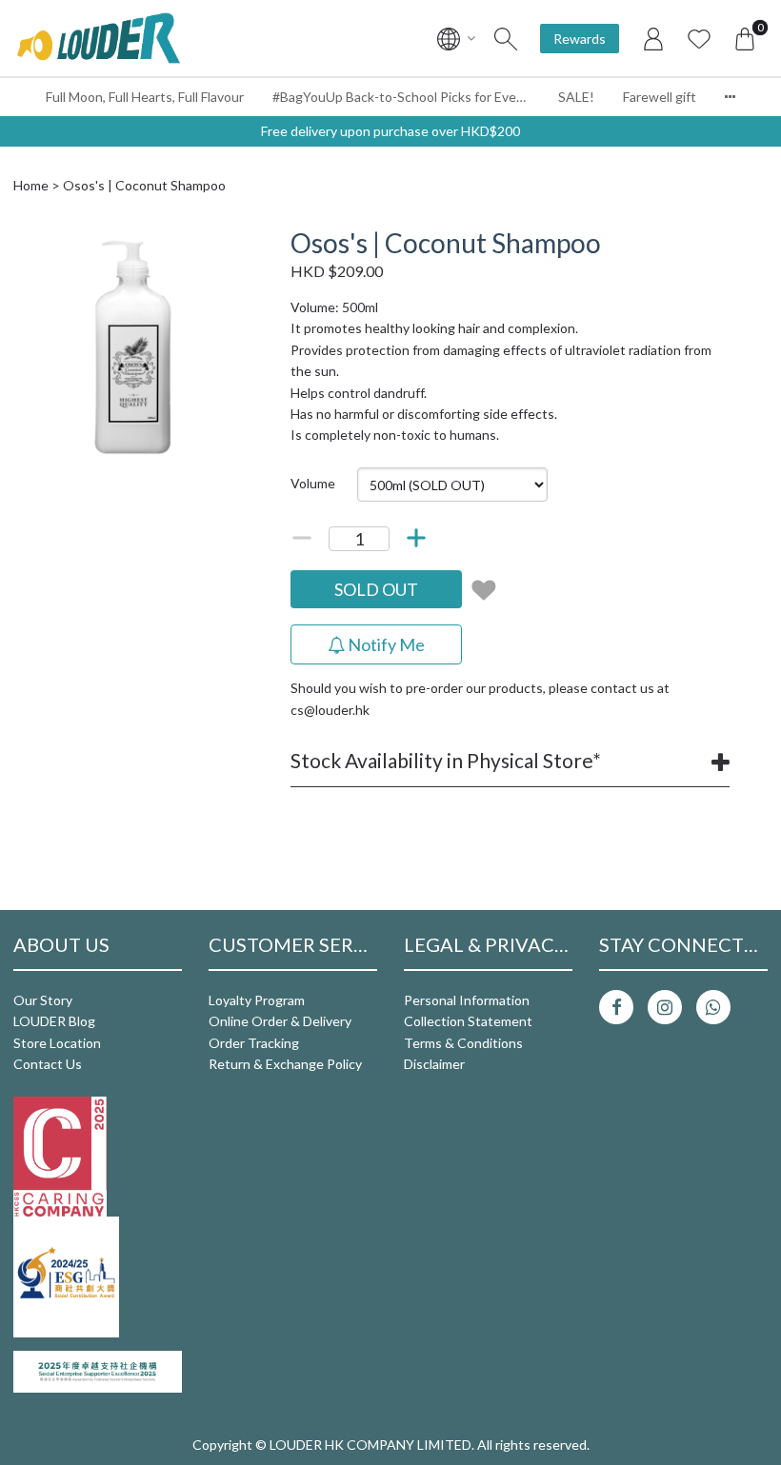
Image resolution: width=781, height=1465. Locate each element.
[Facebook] (616, 1007)
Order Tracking (254, 1043)
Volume (312, 483)
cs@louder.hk (330, 710)
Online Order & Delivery (280, 1021)
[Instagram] (665, 1007)
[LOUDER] (98, 38)
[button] (235, 244)
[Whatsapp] (713, 1007)
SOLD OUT (376, 589)
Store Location (57, 1043)
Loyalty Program (257, 1000)
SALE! (576, 97)
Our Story (42, 1000)
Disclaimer (434, 1064)
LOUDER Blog (54, 1021)
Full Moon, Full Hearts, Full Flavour (145, 97)
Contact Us (47, 1064)
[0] (744, 38)
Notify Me (385, 644)
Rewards (579, 38)
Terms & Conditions (463, 1043)
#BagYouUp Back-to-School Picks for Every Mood (408, 97)
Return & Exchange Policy (285, 1064)
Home (31, 185)
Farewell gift (659, 97)
